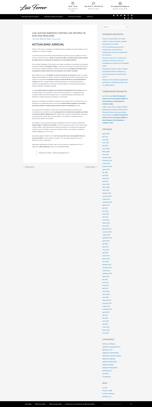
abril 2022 (105, 288)
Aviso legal (28, 404)
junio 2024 (105, 211)
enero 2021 (105, 333)
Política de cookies (40, 404)
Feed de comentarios (108, 393)
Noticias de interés (74, 16)
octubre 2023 (106, 235)
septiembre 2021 (107, 309)
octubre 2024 (106, 199)
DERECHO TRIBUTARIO (109, 367)
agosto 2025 (105, 169)
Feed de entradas (107, 390)
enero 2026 (105, 154)
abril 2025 (105, 181)
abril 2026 (105, 145)
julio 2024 (105, 208)
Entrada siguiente (91, 167)
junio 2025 (105, 175)
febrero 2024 (106, 223)
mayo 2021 (105, 321)
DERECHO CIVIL (107, 350)
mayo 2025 (105, 178)
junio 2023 (105, 247)
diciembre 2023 (106, 229)
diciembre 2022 (106, 264)
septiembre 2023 (107, 238)
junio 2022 (105, 282)
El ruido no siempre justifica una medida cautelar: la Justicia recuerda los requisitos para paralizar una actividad (114, 41)
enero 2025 (105, 190)
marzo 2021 (105, 327)
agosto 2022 (105, 276)
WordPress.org (106, 396)
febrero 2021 (106, 330)
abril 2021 (105, 324)
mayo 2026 (105, 142)
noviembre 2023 (107, 232)
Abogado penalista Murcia (30, 16)
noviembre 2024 (107, 196)
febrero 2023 (106, 258)
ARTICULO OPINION (108, 344)
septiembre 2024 (107, 202)
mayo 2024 (105, 214)
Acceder (104, 387)
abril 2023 (105, 252)
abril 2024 (105, 217)
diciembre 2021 (106, 300)
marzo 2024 (105, 220)
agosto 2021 (105, 312)
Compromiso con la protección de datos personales (79, 404)
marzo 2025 (105, 184)
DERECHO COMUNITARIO (110, 353)
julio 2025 (105, 172)
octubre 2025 (106, 163)
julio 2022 (105, 279)
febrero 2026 (106, 151)
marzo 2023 (105, 255)
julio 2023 (105, 244)
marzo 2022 (105, 291)
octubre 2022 (106, 270)
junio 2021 (105, 318)
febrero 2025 (106, 187)
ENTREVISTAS (106, 370)
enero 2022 (105, 297)
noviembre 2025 (107, 160)
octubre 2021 (106, 306)
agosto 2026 (105, 133)
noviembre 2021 (107, 303)
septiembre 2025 (107, 166)
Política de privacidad (55, 404)
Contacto (90, 16)
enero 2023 (105, 261)
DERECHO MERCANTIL (109, 362)
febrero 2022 (106, 294)
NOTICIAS (36, 39)
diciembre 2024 (106, 193)
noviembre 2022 (107, 267)
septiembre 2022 (107, 273)
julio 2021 (105, 315)
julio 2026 (105, 136)
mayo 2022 (105, 285)
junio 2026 (105, 139)
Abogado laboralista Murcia (53, 16)
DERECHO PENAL (45, 39)
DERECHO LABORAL (108, 359)
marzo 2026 (105, 148)
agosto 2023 (105, 241)
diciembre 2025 (106, 157)
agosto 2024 (105, 205)
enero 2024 (105, 226)
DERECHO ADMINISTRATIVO (111, 347)
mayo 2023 (105, 249)
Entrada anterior (28, 167)
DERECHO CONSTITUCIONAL (111, 356)
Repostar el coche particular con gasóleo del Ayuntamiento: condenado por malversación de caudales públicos (115, 82)
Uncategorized (106, 376)
